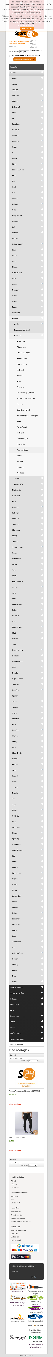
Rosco (14, 747)
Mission (15, 267)
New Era (15, 690)
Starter (14, 633)
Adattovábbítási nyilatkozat (21, 1221)
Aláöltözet (20, 473)
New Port (15, 730)
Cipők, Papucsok (16, 987)
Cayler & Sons (17, 679)
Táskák (17, 479)
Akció (12, 1010)
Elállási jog (15, 1237)
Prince (14, 970)
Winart (14, 902)
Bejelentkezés (37, 50)
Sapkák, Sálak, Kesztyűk (26, 399)
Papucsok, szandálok (22, 330)
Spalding (15, 839)
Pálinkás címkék (17, 1292)
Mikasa (15, 833)
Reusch (15, 959)
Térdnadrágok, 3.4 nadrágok (27, 416)
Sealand (15, 524)
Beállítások (36, 41)
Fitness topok (22, 364)
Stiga (14, 770)
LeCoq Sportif (17, 244)
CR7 (14, 622)
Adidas (14, 78)
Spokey (15, 707)
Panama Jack (17, 627)
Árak (12, 1200)
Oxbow (14, 301)
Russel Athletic (17, 650)
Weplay (15, 907)
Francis (15, 793)
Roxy (14, 501)
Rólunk (13, 1181)
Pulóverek (20, 387)
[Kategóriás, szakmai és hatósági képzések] (35, 1339)
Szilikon (15, 787)
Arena (14, 84)
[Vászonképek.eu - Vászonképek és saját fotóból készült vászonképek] (18, 1298)
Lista (20, 1058)
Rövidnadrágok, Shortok (26, 393)
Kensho (15, 233)
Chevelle (15, 130)
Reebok (15, 319)
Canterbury (16, 845)
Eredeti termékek (17, 1215)
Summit (15, 776)
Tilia (13, 799)
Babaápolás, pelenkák (35, 1312)
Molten (14, 890)
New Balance (17, 273)
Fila (13, 181)
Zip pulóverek (22, 427)
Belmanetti (16, 107)
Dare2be (15, 656)
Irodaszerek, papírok (18, 1321)
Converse (15, 141)
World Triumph (17, 850)
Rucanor (15, 507)
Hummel (15, 221)
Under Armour (17, 662)
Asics (14, 593)
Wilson (14, 564)
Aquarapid (16, 96)
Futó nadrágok (22, 450)
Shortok (20, 404)
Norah (14, 284)
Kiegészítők (18, 484)
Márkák (13, 73)
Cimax (14, 982)
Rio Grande (16, 490)
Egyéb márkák (17, 582)
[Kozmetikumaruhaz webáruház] (35, 1308)
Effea (14, 164)
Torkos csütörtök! (18, 1340)
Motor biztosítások (35, 1330)
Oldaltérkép (15, 1187)
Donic (14, 810)
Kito (13, 856)
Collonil (15, 198)
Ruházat (17, 336)
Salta (14, 644)
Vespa (14, 587)
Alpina (14, 930)
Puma (14, 307)
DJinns (14, 610)
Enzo (14, 176)
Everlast (15, 764)
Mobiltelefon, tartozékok (35, 1321)
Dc (13, 153)
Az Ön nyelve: (14, 52)
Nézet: (12, 1058)
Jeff (13, 227)
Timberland (16, 942)
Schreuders (16, 873)
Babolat (15, 101)
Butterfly (15, 867)
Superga (15, 684)
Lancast (15, 238)
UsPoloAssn (16, 559)
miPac (14, 667)
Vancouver (16, 827)
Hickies (15, 639)
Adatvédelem (16, 1212)
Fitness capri (21, 347)
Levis (14, 250)
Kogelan (15, 879)
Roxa (14, 976)
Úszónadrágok (22, 439)
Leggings (20, 467)
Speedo (15, 542)
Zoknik (19, 456)
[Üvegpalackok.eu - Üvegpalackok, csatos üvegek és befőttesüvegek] (35, 1286)
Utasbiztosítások (35, 1332)
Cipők (16, 324)
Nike (14, 278)
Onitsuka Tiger (17, 953)
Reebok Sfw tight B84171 (18, 1137)
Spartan (15, 696)
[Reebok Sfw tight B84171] (26, 1123)
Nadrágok (20, 376)
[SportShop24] (26, 34)
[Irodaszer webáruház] (18, 1317)
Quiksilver (16, 313)
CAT (13, 947)
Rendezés (24, 1061)
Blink (14, 113)
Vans (14, 570)
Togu (14, 805)
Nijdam (15, 759)
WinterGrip (16, 925)
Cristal (14, 782)
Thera (14, 702)
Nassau (15, 885)
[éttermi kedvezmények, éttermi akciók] (18, 1336)
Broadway (16, 124)
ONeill (14, 296)
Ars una (15, 90)
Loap (14, 822)
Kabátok (20, 461)
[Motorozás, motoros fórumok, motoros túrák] (35, 1325)
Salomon (15, 513)
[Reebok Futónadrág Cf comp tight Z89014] (26, 1077)
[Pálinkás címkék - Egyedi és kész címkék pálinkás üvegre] (18, 1286)
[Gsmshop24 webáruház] (35, 1317)
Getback (15, 204)
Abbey (14, 742)
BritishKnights (17, 604)
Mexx (14, 261)
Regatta (15, 673)
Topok (19, 421)
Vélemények (15, 1203)
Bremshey (16, 919)
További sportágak (17, 1039)
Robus (14, 913)
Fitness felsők (22, 359)
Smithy (14, 536)
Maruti (14, 256)
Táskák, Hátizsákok (17, 993)
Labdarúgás (14, 1016)
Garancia (14, 1234)
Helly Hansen (17, 216)
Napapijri (15, 290)
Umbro (14, 553)
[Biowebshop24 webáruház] (35, 1298)
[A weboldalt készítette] (34, 1277)
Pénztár (35, 47)
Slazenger (16, 530)
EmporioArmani (18, 170)
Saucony (15, 519)
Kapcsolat (12, 47)
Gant (14, 187)
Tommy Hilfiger (17, 547)
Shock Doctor (17, 753)
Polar (14, 599)
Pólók (19, 381)
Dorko (14, 158)
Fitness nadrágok (23, 353)
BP (13, 118)
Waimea (15, 736)
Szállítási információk (18, 1230)
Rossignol (16, 496)
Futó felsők (21, 444)
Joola (14, 936)
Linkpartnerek (16, 1240)
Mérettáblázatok (18, 55)
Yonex (14, 576)
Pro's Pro (15, 719)
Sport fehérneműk (23, 410)
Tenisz (12, 1022)
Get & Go (15, 816)
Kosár (34, 44)
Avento (14, 713)
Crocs (14, 147)
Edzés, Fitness (15, 1033)
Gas (13, 193)
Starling (15, 965)
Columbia (15, 136)
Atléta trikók (21, 341)
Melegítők (20, 370)
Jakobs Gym (16, 896)
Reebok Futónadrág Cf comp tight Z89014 (24, 1091)
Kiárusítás (14, 67)
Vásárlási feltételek (18, 1218)
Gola (14, 210)
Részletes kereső (33, 55)
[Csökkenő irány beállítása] (37, 1060)
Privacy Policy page (9, 21)
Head (14, 724)
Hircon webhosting (26, 1356)
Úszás (12, 1028)
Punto (14, 862)
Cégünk (14, 1184)
